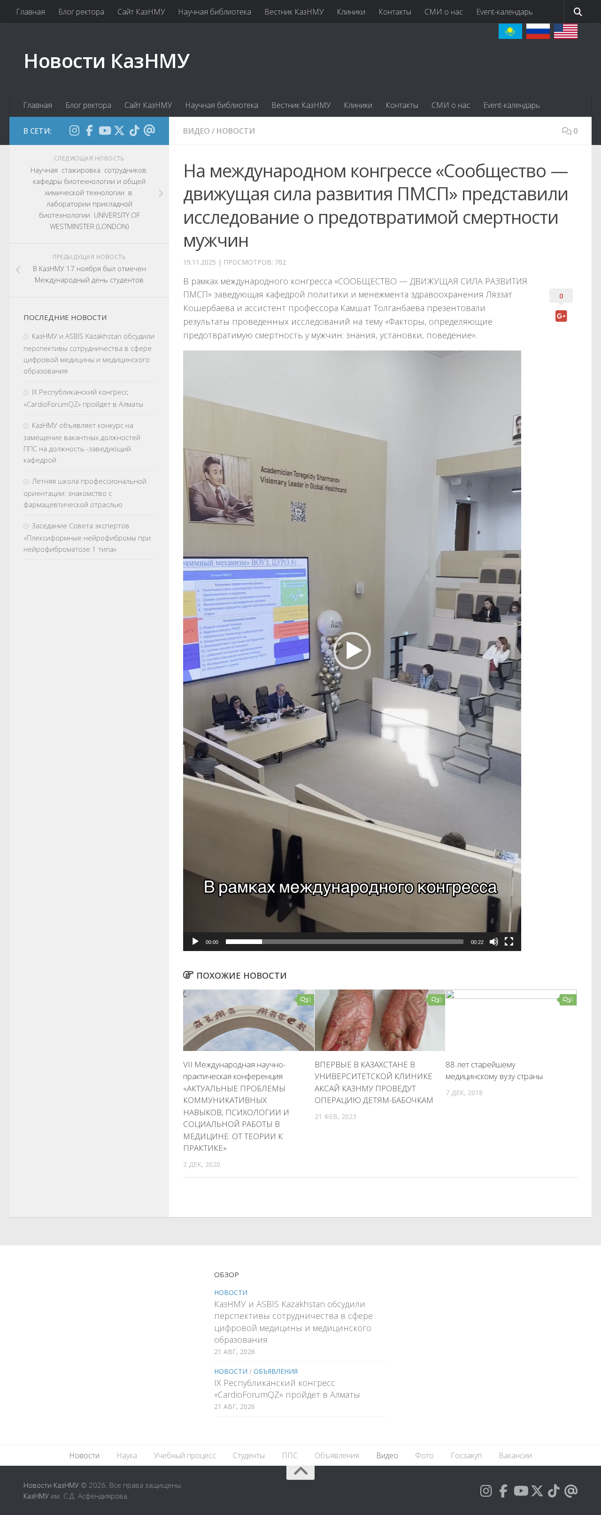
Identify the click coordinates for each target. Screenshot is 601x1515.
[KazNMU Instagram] (74, 130)
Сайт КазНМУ (141, 12)
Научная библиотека (214, 12)
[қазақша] (510, 31)
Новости (235, 131)
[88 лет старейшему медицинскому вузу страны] (511, 1020)
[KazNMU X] (119, 130)
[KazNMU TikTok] (134, 130)
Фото (424, 1455)
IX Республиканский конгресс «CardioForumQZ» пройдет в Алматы (287, 1388)
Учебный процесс (185, 1455)
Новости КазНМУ (106, 60)
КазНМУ (36, 1495)
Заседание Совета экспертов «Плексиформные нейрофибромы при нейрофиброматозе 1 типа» (87, 537)
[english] (566, 31)
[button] (352, 651)
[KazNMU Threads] (149, 130)
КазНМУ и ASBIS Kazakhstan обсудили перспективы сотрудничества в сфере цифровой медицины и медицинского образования (293, 1321)
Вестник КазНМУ (294, 12)
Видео (196, 131)
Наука (126, 1455)
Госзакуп (466, 1455)
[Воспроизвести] (195, 941)
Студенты (249, 1455)
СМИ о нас (443, 12)
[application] (352, 650)
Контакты (394, 12)
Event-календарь (504, 12)
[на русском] (538, 31)
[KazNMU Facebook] (89, 130)
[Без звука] (494, 941)
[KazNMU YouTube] (104, 130)
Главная (30, 12)
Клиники (351, 12)
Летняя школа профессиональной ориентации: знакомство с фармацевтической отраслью (84, 492)
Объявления (276, 1371)
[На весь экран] (509, 941)
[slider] (344, 941)
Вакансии (515, 1455)
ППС (290, 1455)
